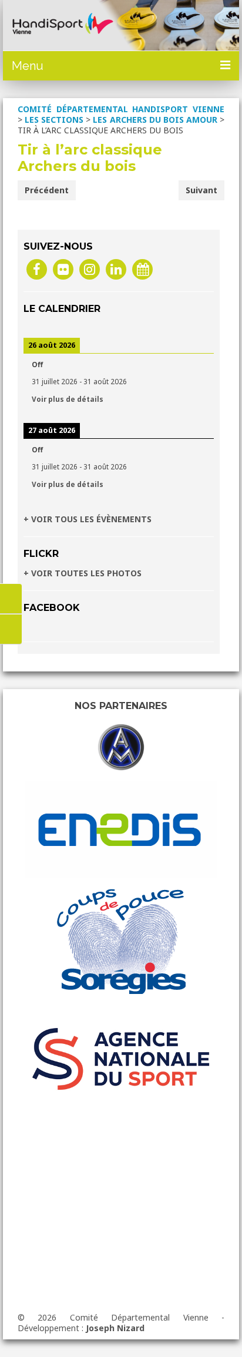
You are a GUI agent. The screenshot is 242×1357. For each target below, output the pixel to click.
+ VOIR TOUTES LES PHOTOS (82, 573)
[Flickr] (63, 269)
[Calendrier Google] (142, 269)
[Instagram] (89, 269)
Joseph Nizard (115, 1328)
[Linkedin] (116, 269)
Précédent (47, 190)
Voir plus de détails (67, 399)
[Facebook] (36, 269)
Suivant (201, 190)
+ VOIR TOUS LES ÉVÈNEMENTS (87, 519)
